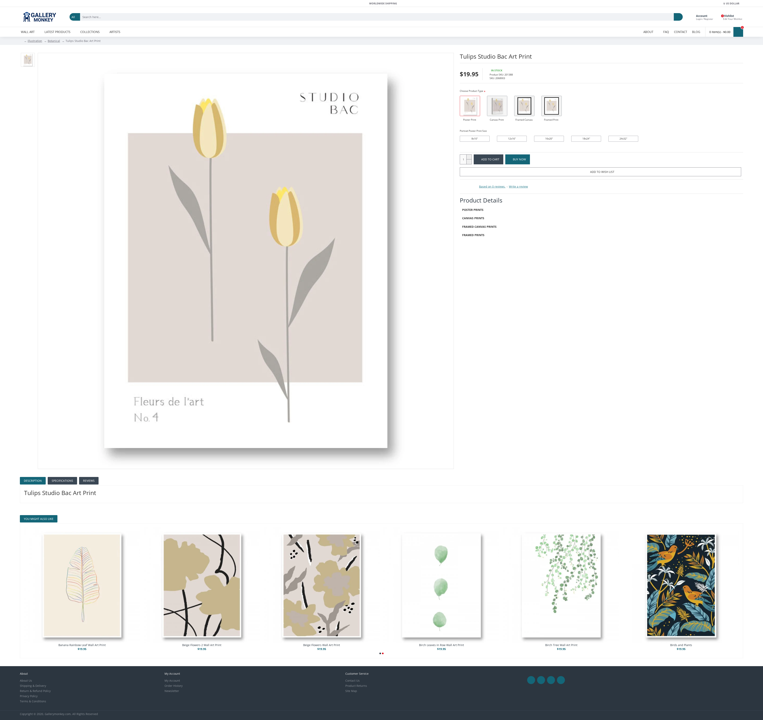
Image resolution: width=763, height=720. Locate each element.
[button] (380, 653)
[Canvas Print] (497, 106)
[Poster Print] (470, 106)
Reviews (89, 481)
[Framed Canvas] (524, 106)
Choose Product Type (471, 91)
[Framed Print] (551, 106)
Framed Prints (473, 235)
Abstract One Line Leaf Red (202, 645)
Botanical (54, 41)
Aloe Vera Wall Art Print (441, 645)
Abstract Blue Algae (82, 645)
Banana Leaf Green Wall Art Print (561, 645)
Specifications (62, 481)
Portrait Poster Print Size (473, 131)
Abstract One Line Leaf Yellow (321, 645)
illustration (35, 41)
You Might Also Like (38, 519)
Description (33, 481)
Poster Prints (472, 210)
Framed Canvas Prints (479, 227)
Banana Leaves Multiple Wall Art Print (681, 645)
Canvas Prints (473, 218)
